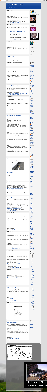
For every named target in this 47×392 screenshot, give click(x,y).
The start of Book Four (31, 154)
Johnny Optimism (31, 122)
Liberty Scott (32, 142)
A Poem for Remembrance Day (31, 199)
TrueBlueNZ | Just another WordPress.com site (32, 248)
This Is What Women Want (31, 82)
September (33, 263)
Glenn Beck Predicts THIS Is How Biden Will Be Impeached (32, 235)
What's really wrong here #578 (32, 269)
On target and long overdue (31, 186)
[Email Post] (20, 22)
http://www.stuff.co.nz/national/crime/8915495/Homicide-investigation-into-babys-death (15, 188)
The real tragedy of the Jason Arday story (32, 143)
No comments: (18, 210)
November (33, 260)
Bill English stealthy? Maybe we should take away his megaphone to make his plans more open (32, 76)
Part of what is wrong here (32, 295)
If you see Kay (31, 326)
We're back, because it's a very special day (32, 127)
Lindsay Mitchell (31, 147)
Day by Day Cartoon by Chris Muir (31, 101)
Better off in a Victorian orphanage (12, 322)
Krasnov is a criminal (31, 176)
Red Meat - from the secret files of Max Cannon (32, 190)
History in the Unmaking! (31, 118)
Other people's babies (10, 56)
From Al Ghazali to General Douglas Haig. (32, 87)
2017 (31, 254)
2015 (31, 256)
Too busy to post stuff (10, 304)
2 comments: (17, 338)
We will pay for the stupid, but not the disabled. (14, 115)
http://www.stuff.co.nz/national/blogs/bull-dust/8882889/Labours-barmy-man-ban (15, 277)
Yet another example (32, 293)
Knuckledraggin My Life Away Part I (32, 136)
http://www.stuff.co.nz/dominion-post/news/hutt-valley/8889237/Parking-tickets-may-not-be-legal (16, 246)
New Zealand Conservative (32, 171)
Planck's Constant (31, 179)
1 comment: (17, 22)
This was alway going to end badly (12, 197)
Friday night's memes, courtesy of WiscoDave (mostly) (31, 138)
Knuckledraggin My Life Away (32, 131)
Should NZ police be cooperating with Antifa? (32, 250)
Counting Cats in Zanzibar (32, 85)
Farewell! (31, 158)
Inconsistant (9, 68)
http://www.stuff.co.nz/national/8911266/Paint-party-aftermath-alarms (14, 208)
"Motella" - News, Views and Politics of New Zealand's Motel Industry (32, 65)
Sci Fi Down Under (31, 193)
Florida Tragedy (32, 244)
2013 (31, 258)
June (32, 305)
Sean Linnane (32, 197)
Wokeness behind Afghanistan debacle (31, 217)
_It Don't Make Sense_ (32, 70)
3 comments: (17, 179)
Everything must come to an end (32, 97)
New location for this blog (32, 132)
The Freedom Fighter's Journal (32, 233)
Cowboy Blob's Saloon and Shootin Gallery (32, 91)
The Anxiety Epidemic (31, 148)
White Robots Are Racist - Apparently (31, 163)
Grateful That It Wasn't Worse (32, 71)
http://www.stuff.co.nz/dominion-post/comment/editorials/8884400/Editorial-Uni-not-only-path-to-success (17, 263)
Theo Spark (31, 238)
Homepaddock (32, 113)
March (32, 308)
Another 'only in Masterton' (11, 158)
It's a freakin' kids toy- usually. (11, 287)
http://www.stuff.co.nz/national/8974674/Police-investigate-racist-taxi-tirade (16, 31)
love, (19, 289)
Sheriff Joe (31, 327)
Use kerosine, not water (10, 42)
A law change (32, 280)
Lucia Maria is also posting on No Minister (32, 172)
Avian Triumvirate (31, 93)
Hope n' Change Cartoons (31, 117)
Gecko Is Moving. (31, 110)
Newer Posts (9, 340)
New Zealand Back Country (32, 166)
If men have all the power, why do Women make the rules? (32, 325)
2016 (31, 255)
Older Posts (26, 340)
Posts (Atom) (11, 342)
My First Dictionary (31, 157)
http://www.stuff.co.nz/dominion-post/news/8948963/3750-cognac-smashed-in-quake (17, 93)
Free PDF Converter (31, 321)
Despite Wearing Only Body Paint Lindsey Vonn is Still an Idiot (32, 182)
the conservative (32, 215)
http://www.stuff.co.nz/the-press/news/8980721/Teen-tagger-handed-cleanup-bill (15, 19)
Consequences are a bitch (32, 267)
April (32, 307)
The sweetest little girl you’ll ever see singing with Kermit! (32, 212)
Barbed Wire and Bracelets (32, 81)
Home (18, 340)
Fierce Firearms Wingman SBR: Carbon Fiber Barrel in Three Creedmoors (32, 228)
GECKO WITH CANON (32, 109)
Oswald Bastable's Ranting (15, 4)
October (33, 262)
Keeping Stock (31, 125)
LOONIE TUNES (32, 297)
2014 (31, 257)
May (32, 306)
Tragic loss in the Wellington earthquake (13, 85)
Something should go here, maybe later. (31, 209)
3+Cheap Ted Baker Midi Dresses (31, 194)
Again (8, 183)
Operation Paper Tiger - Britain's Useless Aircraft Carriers (32, 240)
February (33, 309)
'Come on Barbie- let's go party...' (10, 298)
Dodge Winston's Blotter (31, 104)
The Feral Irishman (31, 221)
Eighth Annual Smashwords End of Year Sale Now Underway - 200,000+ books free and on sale (32, 204)
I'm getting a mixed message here (32, 291)
